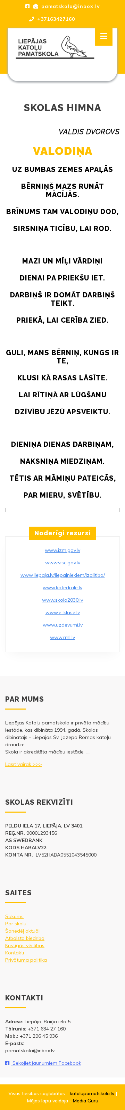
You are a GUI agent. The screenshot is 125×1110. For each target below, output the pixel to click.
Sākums (14, 916)
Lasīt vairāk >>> (23, 764)
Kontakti (14, 953)
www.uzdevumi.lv (63, 625)
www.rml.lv (62, 637)
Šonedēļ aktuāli (23, 931)
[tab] (103, 36)
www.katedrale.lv (62, 587)
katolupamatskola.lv (92, 1093)
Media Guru (85, 1101)
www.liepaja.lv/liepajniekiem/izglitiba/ (62, 575)
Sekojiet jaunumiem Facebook (46, 1063)
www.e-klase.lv (62, 612)
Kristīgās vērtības (24, 945)
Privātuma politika (26, 960)
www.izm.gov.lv (62, 550)
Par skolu (15, 924)
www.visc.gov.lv (62, 562)
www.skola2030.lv (62, 600)
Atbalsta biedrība (24, 938)
